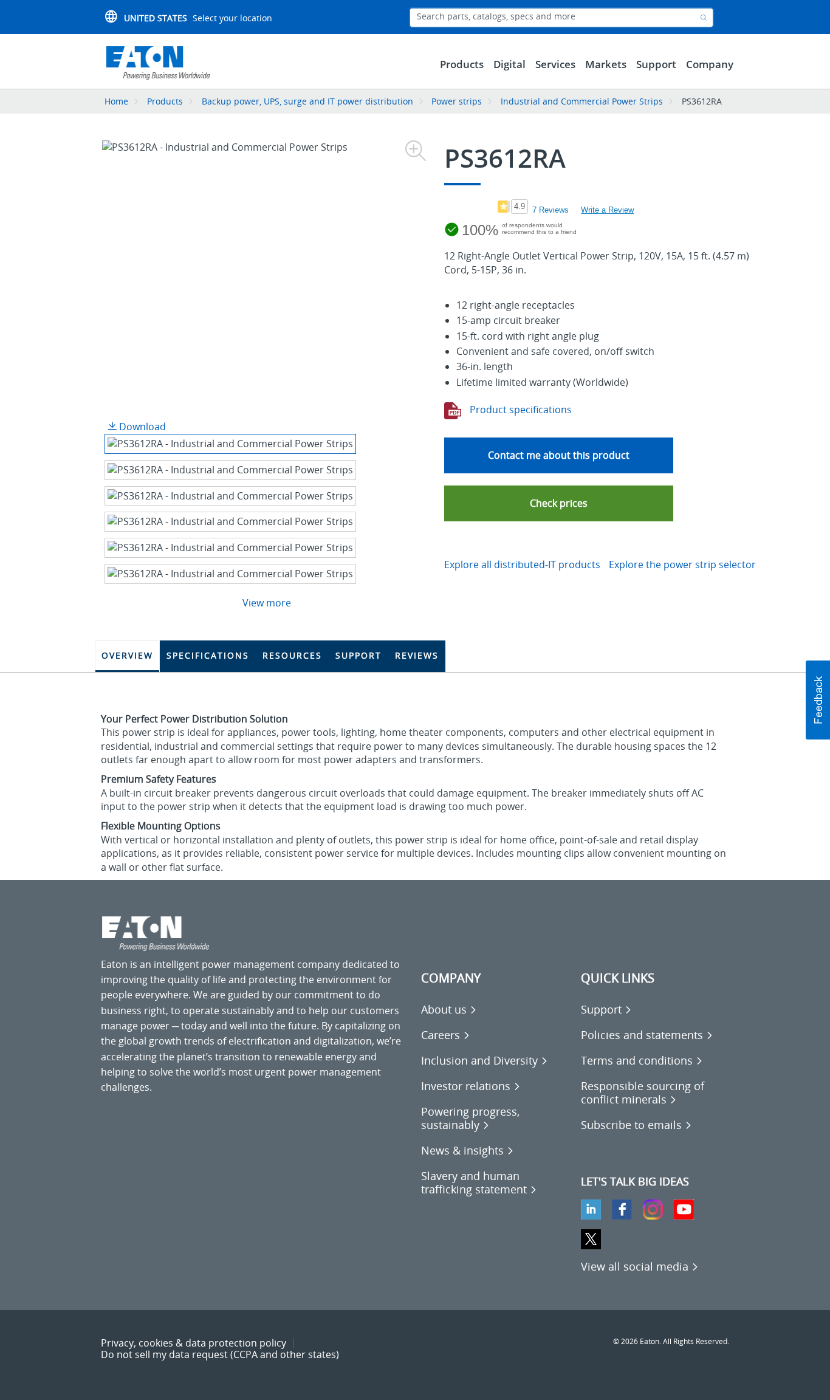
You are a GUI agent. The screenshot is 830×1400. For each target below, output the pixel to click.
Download (141, 426)
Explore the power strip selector (682, 564)
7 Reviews (550, 209)
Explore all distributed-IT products (522, 564)
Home (116, 101)
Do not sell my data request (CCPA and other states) (220, 1354)
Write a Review (607, 209)
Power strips (456, 101)
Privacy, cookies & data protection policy (193, 1343)
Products (165, 101)
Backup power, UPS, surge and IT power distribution (307, 101)
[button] (558, 503)
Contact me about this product (558, 455)
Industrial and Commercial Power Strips (582, 101)
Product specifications (519, 409)
